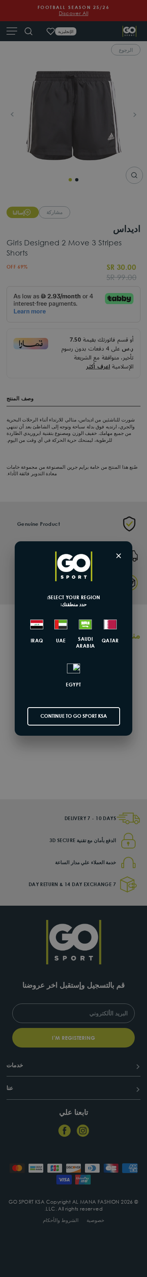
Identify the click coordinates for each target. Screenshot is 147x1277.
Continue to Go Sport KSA (73, 716)
